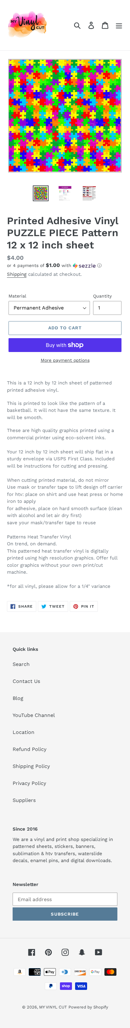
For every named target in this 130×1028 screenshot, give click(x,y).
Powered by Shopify (88, 1007)
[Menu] (119, 25)
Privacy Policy (29, 783)
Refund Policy (29, 749)
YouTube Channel (34, 715)
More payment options (65, 360)
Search (21, 664)
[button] (65, 265)
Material (17, 295)
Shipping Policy (31, 766)
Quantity (102, 295)
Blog (18, 698)
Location (23, 732)
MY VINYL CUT (53, 1007)
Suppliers (24, 800)
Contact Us (26, 681)
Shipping (17, 274)
